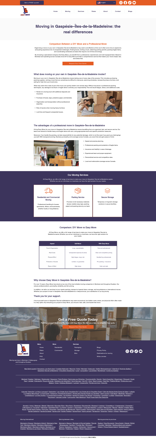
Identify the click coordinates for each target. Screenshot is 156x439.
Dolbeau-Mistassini (66, 383)
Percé (82, 429)
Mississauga (64, 425)
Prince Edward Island (111, 427)
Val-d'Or (84, 381)
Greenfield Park (53, 407)
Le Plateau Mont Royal (31, 393)
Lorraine (100, 407)
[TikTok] (130, 2)
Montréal (84, 369)
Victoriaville (38, 381)
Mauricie (72, 369)
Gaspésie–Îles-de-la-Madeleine (48, 371)
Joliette (30, 381)
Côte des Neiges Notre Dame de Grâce (115, 392)
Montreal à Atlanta (39, 427)
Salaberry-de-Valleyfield (62, 381)
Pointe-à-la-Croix (94, 383)
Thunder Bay (80, 425)
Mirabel (120, 407)
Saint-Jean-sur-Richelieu (76, 379)
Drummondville (91, 379)
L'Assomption (78, 407)
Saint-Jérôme (118, 409)
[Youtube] (134, 2)
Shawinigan (118, 379)
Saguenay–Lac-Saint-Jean (46, 369)
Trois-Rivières (62, 379)
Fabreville (44, 407)
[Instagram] (121, 2)
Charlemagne (119, 406)
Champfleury (110, 406)
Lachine (69, 407)
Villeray (116, 411)
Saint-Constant (81, 409)
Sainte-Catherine (33, 411)
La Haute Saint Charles (54, 395)
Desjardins (52, 392)
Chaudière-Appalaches (66, 371)
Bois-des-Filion (60, 406)
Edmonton (82, 427)
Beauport (129, 393)
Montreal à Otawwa (65, 423)
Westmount (123, 411)
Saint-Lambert (128, 409)
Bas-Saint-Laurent (30, 369)
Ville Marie (113, 393)
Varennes (104, 411)
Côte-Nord (115, 369)
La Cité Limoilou (40, 395)
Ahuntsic (26, 406)
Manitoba (108, 425)
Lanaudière (84, 371)
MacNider (121, 393)
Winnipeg (89, 425)
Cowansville (84, 383)
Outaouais (91, 369)
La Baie (111, 395)
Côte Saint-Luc (27, 407)
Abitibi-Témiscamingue (103, 369)
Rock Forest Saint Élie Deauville (97, 397)
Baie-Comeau (97, 381)
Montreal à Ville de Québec (81, 423)
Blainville (50, 406)
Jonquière (104, 395)
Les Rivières (67, 395)
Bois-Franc (69, 406)
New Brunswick (109, 423)
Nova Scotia (119, 423)
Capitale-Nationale (62, 369)
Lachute (76, 383)
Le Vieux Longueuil (41, 392)
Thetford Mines (115, 381)
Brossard (95, 406)
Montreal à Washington (44, 425)
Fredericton (69, 429)
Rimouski (126, 379)
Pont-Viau (45, 409)
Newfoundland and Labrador (121, 425)
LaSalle (132, 392)
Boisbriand (77, 406)
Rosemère (52, 409)
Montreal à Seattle (48, 429)
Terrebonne (96, 411)
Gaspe (76, 429)
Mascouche (107, 407)
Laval (77, 371)
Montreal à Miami (26, 427)
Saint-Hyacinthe (108, 379)
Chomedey (129, 406)
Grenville (104, 383)
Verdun (110, 411)
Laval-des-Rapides (90, 407)
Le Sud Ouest (44, 393)
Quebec (30, 379)
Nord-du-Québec (125, 369)
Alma (90, 381)
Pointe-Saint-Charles (34, 409)
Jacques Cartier (61, 397)
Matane (51, 383)
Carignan (102, 406)
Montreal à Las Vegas (34, 429)
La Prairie (63, 407)
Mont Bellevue (81, 397)
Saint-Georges (76, 381)
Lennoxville (71, 397)
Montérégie (101, 371)
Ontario (100, 427)
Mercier (114, 407)
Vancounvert (91, 427)
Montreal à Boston (30, 425)
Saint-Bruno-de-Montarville (66, 409)
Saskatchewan (123, 427)
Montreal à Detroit (40, 423)
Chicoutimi (96, 395)
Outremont (53, 393)
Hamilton (72, 425)
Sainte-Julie (56, 411)
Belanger (38, 406)
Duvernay (36, 407)
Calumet (24, 392)
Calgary (75, 427)
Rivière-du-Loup (126, 381)
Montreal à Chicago (26, 423)
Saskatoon (68, 427)
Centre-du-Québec (112, 371)
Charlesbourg (29, 395)
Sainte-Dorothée (45, 411)
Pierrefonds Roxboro (65, 393)
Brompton (127, 395)
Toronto (94, 423)
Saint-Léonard (86, 411)
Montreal (24, 379)
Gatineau (38, 379)
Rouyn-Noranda (48, 381)
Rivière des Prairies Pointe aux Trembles (86, 393)
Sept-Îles (106, 381)
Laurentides (93, 371)
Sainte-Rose (77, 411)
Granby (99, 379)
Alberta (126, 423)
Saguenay (53, 379)
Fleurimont (51, 397)
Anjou (31, 406)
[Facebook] (125, 2)
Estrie (78, 369)
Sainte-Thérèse (66, 411)
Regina (61, 427)
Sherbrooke (45, 379)
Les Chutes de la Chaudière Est (67, 392)
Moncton (62, 429)
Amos (57, 383)
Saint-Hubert (91, 409)
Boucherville (86, 406)
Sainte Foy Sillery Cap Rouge (82, 395)
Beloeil (44, 406)
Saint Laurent (104, 393)
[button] (67, 11)
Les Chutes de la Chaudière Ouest (90, 392)
